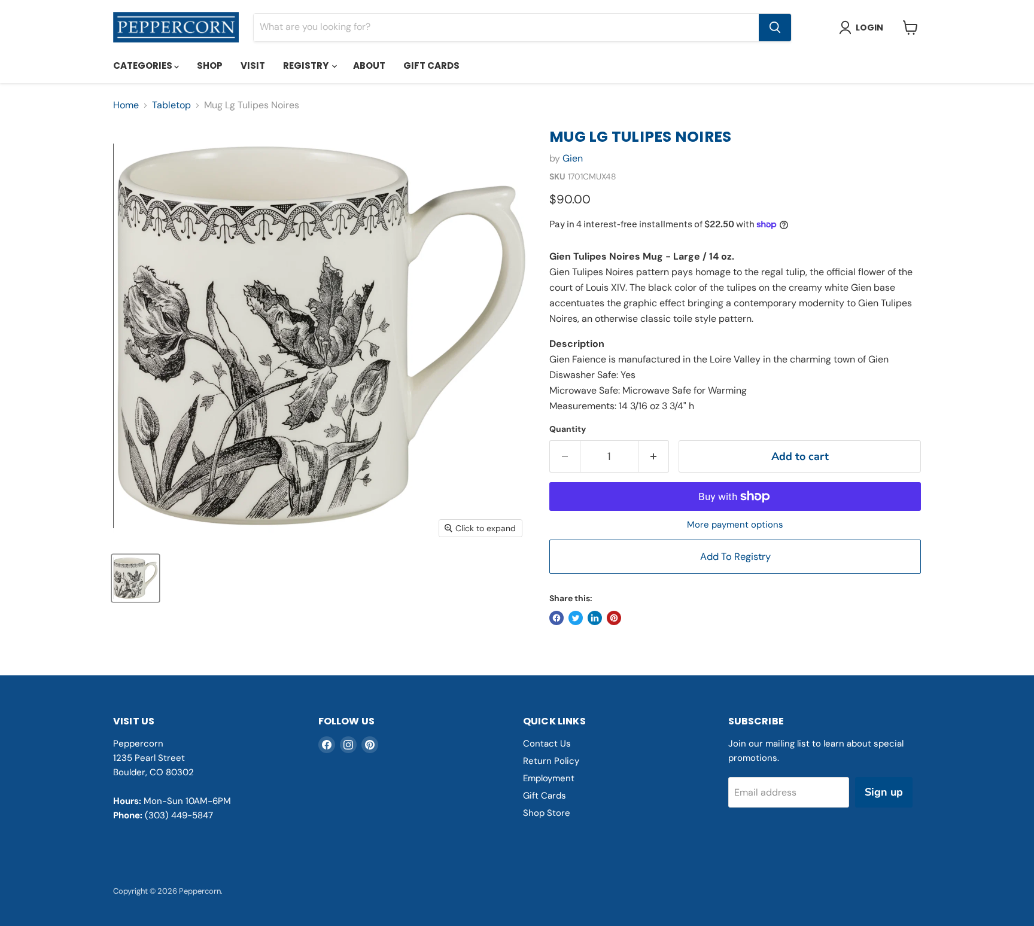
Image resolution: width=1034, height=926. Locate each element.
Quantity (567, 429)
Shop (210, 65)
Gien (572, 158)
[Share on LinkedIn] (595, 618)
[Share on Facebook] (556, 618)
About (369, 65)
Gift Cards (431, 65)
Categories (143, 65)
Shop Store (546, 813)
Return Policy (551, 761)
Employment (548, 778)
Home (126, 105)
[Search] (775, 27)
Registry (306, 65)
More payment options (735, 525)
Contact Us (547, 744)
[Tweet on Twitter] (575, 618)
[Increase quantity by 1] (653, 456)
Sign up (884, 792)
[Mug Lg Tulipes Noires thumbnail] (135, 578)
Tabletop (171, 105)
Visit (253, 65)
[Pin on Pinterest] (614, 618)
